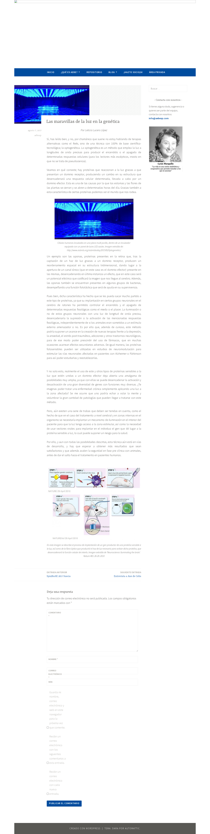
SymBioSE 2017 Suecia (59, 574)
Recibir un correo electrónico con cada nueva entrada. (55, 783)
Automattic (132, 828)
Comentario (54, 614)
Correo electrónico (55, 674)
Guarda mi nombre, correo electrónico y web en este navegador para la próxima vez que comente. (57, 709)
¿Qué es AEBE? (69, 72)
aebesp (37, 135)
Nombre (53, 659)
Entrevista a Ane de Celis (127, 574)
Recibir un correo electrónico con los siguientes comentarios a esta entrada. (57, 750)
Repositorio (94, 72)
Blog (112, 72)
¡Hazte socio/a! (133, 72)
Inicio (50, 72)
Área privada (157, 72)
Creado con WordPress (84, 828)
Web (50, 681)
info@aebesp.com (159, 118)
